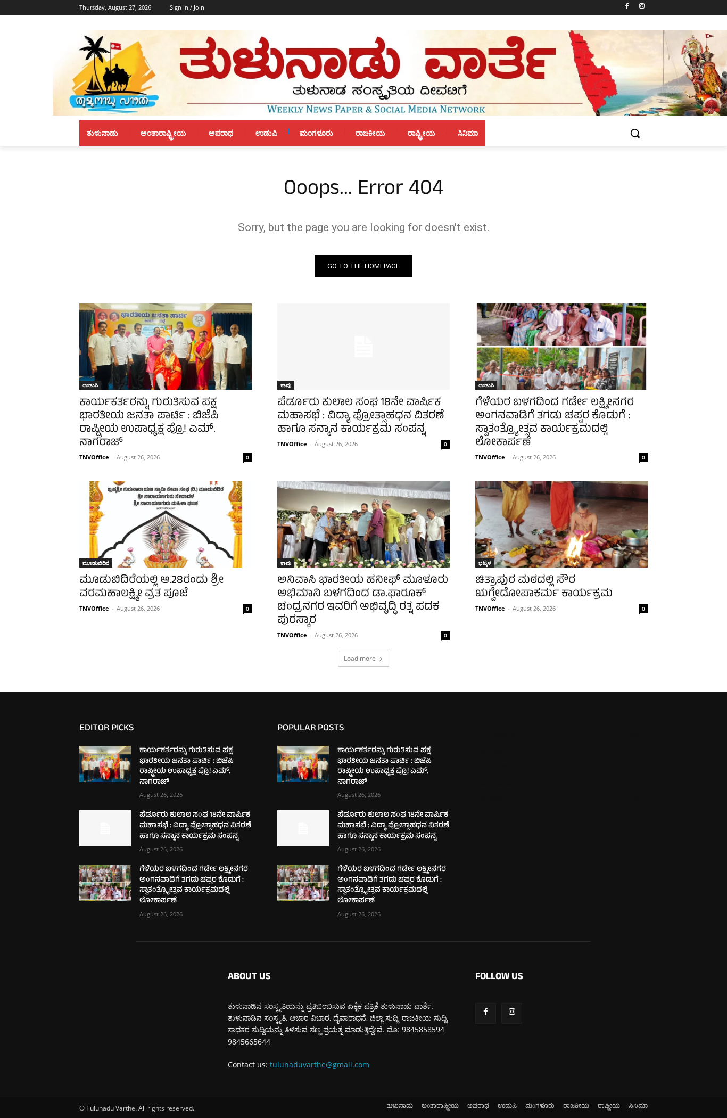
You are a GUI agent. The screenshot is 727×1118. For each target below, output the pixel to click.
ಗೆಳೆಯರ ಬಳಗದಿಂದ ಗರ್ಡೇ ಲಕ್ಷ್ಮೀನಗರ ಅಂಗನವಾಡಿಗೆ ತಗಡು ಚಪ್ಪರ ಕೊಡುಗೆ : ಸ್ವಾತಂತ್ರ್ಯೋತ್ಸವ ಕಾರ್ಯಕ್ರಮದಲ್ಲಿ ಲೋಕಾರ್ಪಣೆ (554, 423)
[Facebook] (627, 8)
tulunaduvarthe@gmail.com (319, 1064)
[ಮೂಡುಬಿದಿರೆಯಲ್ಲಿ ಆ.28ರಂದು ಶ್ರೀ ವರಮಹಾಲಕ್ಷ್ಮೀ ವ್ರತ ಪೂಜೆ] (165, 524)
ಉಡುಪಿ (90, 385)
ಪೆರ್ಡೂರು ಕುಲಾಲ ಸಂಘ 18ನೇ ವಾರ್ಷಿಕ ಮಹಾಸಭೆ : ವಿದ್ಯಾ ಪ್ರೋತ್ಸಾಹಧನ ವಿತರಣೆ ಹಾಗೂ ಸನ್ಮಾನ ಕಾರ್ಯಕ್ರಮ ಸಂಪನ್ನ (360, 416)
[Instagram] (641, 8)
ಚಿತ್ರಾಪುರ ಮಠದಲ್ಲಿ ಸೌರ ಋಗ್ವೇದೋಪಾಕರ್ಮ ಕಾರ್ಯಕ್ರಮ (544, 588)
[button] (635, 133)
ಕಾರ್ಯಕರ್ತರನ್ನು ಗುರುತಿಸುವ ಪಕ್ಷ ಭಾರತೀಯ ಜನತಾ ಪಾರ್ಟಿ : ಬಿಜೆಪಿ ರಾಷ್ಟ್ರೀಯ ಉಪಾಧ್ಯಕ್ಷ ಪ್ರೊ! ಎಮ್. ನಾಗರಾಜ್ (149, 423)
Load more (360, 658)
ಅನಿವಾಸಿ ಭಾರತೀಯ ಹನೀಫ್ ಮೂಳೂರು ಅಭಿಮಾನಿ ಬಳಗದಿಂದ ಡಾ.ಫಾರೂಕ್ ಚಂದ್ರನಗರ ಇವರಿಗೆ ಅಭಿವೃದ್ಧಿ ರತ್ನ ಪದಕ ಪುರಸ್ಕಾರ (362, 601)
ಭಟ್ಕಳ (484, 562)
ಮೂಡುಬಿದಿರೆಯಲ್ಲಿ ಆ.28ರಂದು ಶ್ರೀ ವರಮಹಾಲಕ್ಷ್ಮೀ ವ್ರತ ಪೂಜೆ (151, 588)
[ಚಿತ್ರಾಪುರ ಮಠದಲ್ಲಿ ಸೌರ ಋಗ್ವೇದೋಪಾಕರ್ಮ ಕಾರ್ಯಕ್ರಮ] (561, 524)
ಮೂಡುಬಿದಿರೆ (95, 562)
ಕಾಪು (285, 385)
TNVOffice (94, 457)
